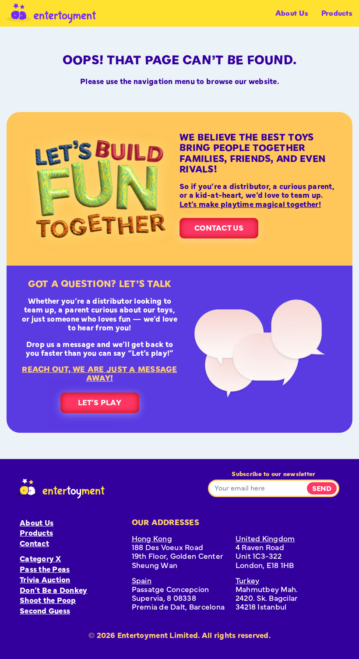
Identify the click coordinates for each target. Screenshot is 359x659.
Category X (40, 558)
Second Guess (45, 610)
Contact (34, 542)
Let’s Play (99, 401)
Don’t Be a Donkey (54, 589)
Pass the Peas (45, 568)
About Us (291, 13)
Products (336, 13)
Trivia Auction (45, 579)
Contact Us (218, 227)
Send (321, 488)
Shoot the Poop (48, 599)
